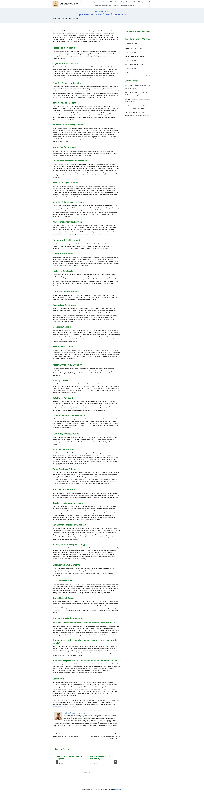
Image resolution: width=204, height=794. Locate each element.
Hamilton (97, 11)
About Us (128, 2)
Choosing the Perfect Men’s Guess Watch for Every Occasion (105, 736)
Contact (147, 2)
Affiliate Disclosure (101, 5)
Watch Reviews (105, 11)
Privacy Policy (113, 5)
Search (127, 72)
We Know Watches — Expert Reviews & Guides (94, 2)
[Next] (115, 762)
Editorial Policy (138, 2)
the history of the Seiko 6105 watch (64, 707)
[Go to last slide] (57, 762)
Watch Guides (114, 2)
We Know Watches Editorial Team (62, 18)
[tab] (84, 772)
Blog (122, 2)
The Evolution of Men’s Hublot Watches (65, 735)
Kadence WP (118, 789)
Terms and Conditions (127, 5)
